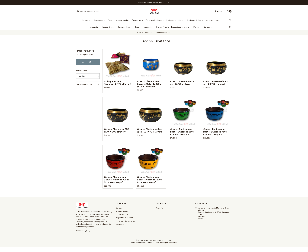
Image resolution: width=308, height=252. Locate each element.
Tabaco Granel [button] (108, 27)
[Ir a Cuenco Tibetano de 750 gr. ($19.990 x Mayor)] (117, 112)
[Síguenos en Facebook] (230, 27)
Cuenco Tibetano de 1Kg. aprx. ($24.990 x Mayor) (149, 130)
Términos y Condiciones (125, 221)
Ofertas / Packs (162, 27)
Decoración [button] (136, 20)
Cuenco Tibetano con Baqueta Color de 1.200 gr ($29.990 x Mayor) (150, 180)
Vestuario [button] (148, 27)
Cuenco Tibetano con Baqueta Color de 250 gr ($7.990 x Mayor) (149, 84)
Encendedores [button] (124, 27)
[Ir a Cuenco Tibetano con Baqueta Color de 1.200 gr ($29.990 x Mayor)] (150, 160)
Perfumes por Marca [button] (175, 20)
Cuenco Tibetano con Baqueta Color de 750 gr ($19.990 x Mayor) (215, 132)
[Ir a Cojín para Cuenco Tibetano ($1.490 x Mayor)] (117, 64)
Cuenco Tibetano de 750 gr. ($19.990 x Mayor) (116, 130)
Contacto (119, 208)
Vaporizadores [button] (212, 20)
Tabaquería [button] (93, 27)
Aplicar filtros (87, 62)
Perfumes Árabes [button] (194, 20)
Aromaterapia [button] (122, 20)
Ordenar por (81, 71)
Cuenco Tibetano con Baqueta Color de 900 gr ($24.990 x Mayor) (116, 180)
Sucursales (120, 224)
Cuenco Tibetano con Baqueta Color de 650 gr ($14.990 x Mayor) (182, 132)
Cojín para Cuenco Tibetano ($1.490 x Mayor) (117, 82)
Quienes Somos (122, 211)
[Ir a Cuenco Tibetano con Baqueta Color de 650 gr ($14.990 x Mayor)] (183, 112)
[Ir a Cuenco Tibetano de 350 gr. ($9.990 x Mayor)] (183, 64)
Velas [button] (110, 20)
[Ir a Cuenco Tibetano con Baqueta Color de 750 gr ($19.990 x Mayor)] (216, 112)
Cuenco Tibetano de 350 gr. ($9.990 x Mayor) (182, 82)
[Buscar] (78, 11)
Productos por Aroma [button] (180, 27)
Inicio (139, 33)
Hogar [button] (137, 27)
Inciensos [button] (86, 20)
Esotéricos (148, 33)
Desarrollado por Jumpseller (166, 243)
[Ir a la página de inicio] (154, 11)
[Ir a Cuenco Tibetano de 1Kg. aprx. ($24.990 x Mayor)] (150, 112)
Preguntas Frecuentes (124, 218)
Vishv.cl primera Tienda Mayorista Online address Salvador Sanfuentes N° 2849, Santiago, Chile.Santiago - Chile (214, 213)
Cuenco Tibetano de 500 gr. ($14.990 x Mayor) (215, 82)
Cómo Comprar (122, 214)
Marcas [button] (196, 27)
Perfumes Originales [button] (154, 20)
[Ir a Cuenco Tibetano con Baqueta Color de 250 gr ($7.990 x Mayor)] (150, 64)
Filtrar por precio (84, 85)
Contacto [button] (208, 27)
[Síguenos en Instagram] (230, 20)
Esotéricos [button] (98, 20)
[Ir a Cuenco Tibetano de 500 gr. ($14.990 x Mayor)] (216, 64)
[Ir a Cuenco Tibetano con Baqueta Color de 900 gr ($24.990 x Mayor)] (117, 160)
